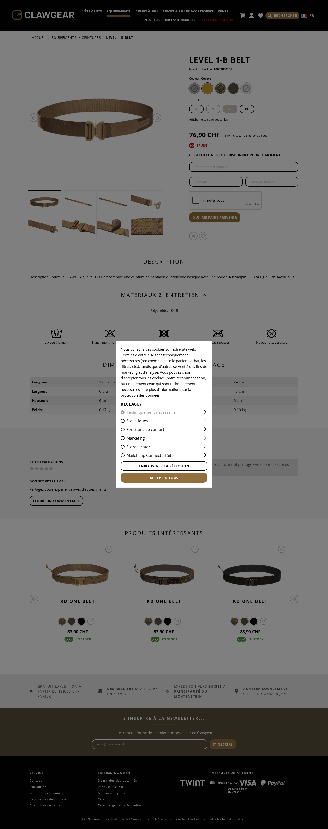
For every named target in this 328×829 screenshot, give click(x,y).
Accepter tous (164, 478)
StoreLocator (138, 446)
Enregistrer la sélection (164, 466)
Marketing (136, 438)
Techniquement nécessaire (151, 412)
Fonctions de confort (145, 429)
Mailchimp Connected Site (150, 455)
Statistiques (137, 420)
